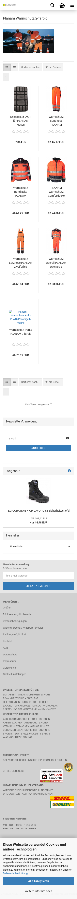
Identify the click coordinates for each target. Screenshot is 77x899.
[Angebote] (69, 471)
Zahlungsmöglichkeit (14, 634)
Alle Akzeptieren (38, 881)
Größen (7, 607)
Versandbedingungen (15, 621)
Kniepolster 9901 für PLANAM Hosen (20, 120)
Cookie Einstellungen (14, 674)
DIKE (29, 698)
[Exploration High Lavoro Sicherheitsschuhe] (38, 491)
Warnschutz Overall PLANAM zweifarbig (56, 262)
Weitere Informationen (38, 891)
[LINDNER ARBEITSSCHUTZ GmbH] (8, 5)
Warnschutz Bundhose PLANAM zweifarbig (56, 121)
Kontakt (7, 641)
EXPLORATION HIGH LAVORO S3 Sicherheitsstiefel (38, 510)
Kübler (43, 702)
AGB (5, 647)
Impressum (9, 661)
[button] (7, 67)
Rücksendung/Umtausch (17, 614)
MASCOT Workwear (44, 705)
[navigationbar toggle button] (72, 5)
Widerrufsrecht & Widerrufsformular (23, 627)
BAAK (6, 698)
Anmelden (38, 448)
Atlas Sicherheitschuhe (34, 694)
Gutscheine (9, 667)
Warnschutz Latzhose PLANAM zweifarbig (20, 262)
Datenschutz (10, 654)
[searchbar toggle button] (52, 5)
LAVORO (8, 705)
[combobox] (30, 67)
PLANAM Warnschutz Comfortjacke (56, 191)
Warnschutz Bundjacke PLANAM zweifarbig (20, 192)
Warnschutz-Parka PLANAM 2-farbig (20, 331)
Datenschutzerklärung (15, 873)
